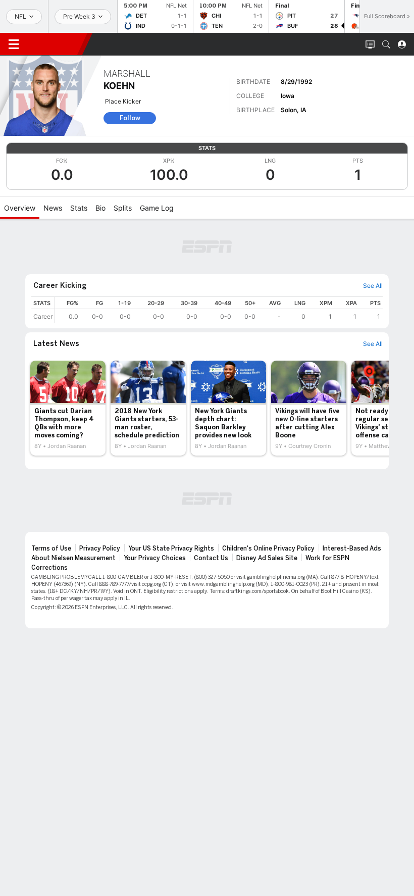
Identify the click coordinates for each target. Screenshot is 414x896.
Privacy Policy (99, 548)
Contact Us (211, 558)
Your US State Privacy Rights (171, 548)
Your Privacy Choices (155, 558)
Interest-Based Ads (352, 548)
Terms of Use (51, 548)
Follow (130, 118)
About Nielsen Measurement (73, 558)
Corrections (49, 567)
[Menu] (13, 44)
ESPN (54, 44)
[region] (219, 309)
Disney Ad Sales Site (266, 558)
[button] (386, 44)
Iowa (287, 95)
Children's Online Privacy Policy (268, 548)
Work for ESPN (327, 558)
